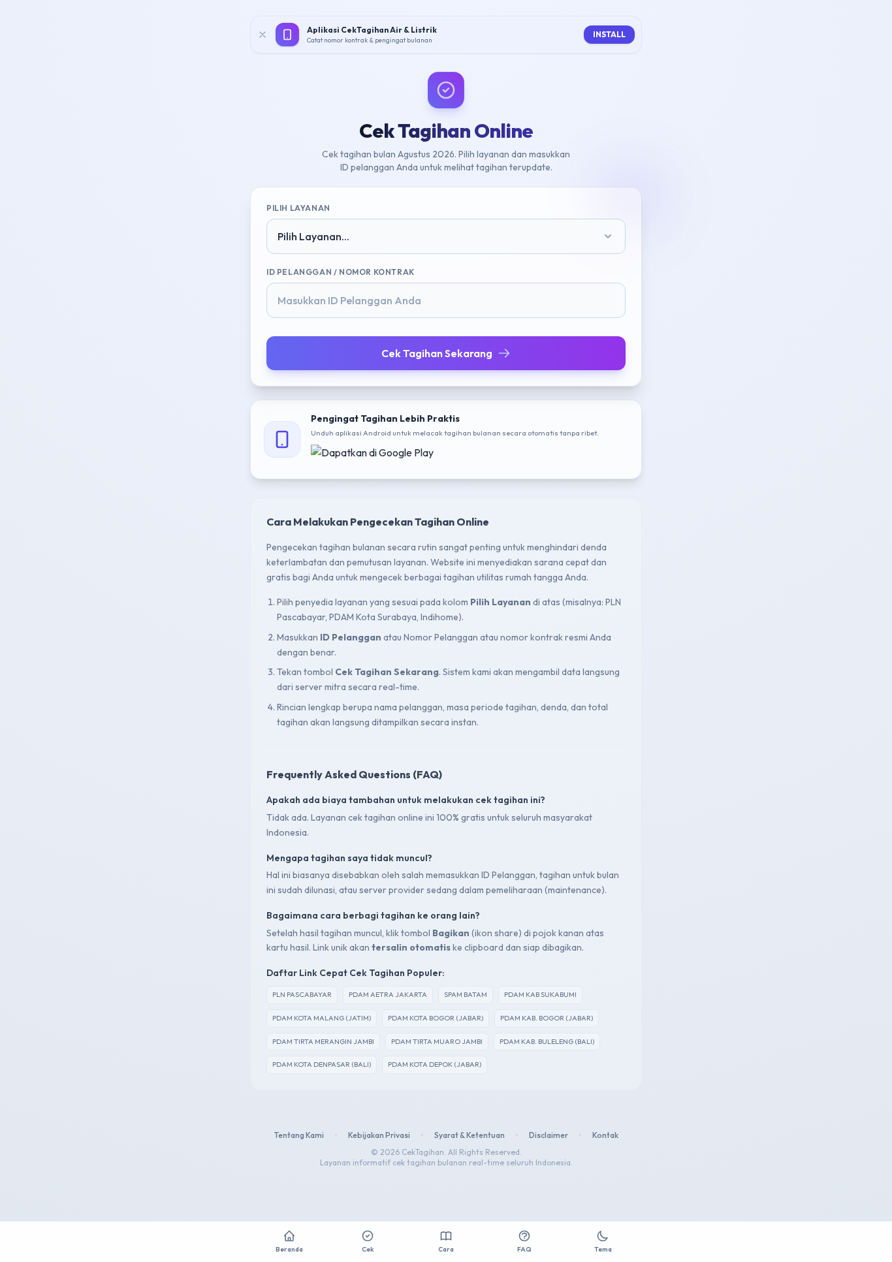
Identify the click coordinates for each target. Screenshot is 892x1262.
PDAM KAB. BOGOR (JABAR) (546, 1017)
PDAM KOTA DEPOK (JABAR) (434, 1064)
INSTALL (609, 34)
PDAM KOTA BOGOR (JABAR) (435, 1017)
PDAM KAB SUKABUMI (540, 994)
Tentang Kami (299, 1135)
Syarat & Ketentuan (469, 1135)
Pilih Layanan (298, 208)
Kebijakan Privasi (379, 1135)
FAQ (524, 1249)
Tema (603, 1249)
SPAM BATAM (465, 994)
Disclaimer (548, 1135)
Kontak (605, 1135)
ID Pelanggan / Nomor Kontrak (340, 272)
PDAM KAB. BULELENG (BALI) (547, 1041)
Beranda (289, 1249)
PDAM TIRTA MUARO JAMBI (437, 1041)
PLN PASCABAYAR (302, 994)
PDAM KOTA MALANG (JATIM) (321, 1017)
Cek (368, 1249)
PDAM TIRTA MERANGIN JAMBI (323, 1041)
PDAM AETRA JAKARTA (388, 994)
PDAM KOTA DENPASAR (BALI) (321, 1064)
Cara (446, 1249)
